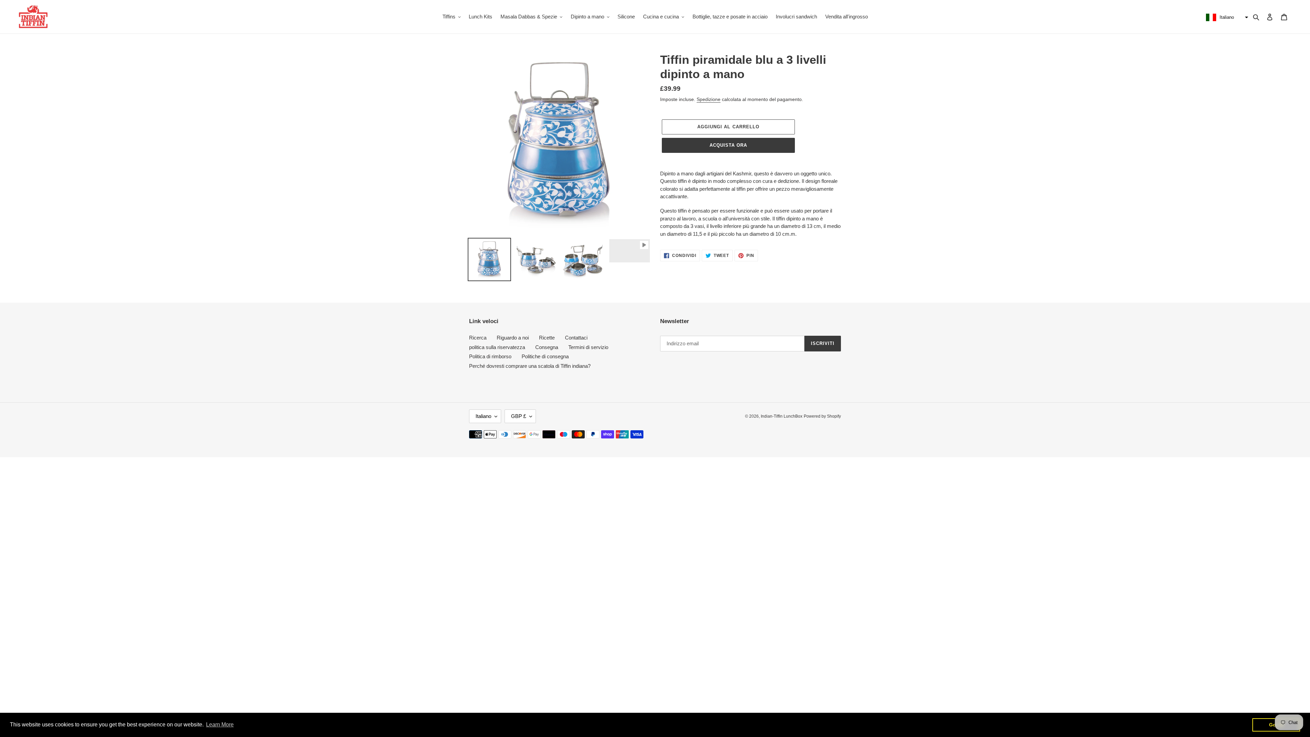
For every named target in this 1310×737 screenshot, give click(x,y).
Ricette (547, 338)
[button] (1226, 17)
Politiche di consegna (545, 356)
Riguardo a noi (513, 338)
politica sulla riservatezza (497, 347)
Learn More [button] (220, 724)
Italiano (483, 416)
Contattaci (576, 338)
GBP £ (518, 416)
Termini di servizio (588, 347)
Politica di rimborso (490, 356)
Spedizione (708, 99)
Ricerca (477, 338)
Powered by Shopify (822, 416)
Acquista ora (728, 145)
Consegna (546, 347)
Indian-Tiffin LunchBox (781, 416)
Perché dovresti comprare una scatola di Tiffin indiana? (530, 366)
